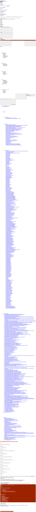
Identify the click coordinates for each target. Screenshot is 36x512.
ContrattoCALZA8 (8, 296)
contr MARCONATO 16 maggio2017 (10, 207)
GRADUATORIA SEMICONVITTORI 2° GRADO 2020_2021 (13, 133)
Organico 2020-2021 (8, 132)
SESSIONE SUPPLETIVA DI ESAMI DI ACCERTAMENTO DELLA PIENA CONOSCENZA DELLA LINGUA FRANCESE (19, 432)
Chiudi (1, 23)
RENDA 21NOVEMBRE (9, 188)
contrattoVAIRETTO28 (8, 259)
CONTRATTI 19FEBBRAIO (9, 172)
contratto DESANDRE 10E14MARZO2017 (11, 221)
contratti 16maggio (8, 154)
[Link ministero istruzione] (3, 1)
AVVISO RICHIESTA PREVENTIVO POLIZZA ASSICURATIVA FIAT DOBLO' (14, 378)
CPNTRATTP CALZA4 (8, 303)
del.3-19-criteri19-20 (6, 425)
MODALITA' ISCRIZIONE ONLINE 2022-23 (9, 434)
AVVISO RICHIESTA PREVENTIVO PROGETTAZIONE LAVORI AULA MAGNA (14, 375)
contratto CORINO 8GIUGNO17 (9, 200)
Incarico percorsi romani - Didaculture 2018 (9, 349)
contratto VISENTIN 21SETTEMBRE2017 (11, 198)
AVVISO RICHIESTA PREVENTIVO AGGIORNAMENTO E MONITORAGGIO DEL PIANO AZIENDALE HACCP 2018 (19, 355)
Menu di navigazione (13, 104)
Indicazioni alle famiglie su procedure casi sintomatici (10, 427)
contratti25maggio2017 (8, 204)
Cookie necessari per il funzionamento (4, 482)
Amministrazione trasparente (5, 500)
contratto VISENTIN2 (8, 301)
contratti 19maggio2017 (8, 205)
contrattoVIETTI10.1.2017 (9, 237)
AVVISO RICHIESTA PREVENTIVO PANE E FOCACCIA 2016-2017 (12, 372)
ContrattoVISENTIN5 (8, 295)
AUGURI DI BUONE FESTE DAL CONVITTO (10, 430)
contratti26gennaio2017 (8, 232)
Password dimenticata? (2, 7)
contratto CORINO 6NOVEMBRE (10, 192)
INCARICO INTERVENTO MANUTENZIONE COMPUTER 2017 (12, 360)
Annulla (1, 39)
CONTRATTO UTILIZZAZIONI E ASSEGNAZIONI (10, 419)
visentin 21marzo (8, 164)
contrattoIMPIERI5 (8, 258)
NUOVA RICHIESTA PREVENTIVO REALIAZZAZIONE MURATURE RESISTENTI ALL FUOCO (16, 397)
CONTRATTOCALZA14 (9, 283)
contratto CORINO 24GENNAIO (10, 175)
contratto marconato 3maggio (9, 158)
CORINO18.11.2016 (8, 253)
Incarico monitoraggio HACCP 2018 (8, 353)
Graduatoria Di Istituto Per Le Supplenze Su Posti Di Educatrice (13, 144)
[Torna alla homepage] (18, 40)
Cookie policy (3, 495)
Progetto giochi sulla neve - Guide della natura (9, 348)
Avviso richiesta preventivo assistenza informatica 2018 (10, 358)
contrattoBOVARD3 (8, 281)
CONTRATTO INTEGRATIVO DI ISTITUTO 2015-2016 (12, 249)
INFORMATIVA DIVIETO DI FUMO (8, 386)
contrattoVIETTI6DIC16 (8, 246)
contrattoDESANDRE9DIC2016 (9, 244)
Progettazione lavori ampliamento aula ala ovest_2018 (10, 338)
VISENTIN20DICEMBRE (9, 177)
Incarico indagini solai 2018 (7, 354)
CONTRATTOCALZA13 (9, 287)
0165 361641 (4, 489)
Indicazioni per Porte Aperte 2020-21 (8, 429)
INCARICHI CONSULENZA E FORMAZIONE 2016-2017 (11, 420)
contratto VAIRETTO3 (8, 286)
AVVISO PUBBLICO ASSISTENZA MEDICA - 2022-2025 (11, 315)
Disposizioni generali (5, 106)
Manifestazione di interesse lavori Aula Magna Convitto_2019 (11, 337)
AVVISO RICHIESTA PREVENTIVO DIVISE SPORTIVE (11, 377)
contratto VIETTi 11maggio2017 (9, 208)
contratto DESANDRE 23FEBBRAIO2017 (11, 223)
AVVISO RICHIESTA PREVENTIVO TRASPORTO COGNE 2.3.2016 (12, 379)
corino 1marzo (7, 168)
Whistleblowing (3, 499)
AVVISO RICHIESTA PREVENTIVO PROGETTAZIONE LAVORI (12, 391)
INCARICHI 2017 (6, 421)
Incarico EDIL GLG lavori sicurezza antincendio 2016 (10, 365)
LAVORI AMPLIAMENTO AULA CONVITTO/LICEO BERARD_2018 (12, 343)
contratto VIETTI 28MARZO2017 (10, 218)
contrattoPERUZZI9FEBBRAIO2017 (10, 229)
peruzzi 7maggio (8, 157)
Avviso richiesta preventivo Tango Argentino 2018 (10, 356)
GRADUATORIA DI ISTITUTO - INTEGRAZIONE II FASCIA (13, 118)
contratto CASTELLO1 (8, 305)
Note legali (3, 496)
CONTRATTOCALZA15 (9, 282)
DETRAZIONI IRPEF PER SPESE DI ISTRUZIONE (10, 423)
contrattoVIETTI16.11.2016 (9, 255)
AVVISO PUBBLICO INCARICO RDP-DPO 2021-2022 (11, 328)
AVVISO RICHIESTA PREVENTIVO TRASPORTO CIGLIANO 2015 (12, 387)
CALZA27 (7, 278)
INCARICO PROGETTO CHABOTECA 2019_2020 (10, 336)
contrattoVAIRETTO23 (8, 266)
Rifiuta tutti (6, 477)
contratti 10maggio (8, 155)
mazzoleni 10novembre (8, 190)
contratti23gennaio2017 (8, 234)
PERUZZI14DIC (8, 179)
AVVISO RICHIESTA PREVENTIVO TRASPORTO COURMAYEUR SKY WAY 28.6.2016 (15, 373)
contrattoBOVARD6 (8, 271)
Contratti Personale (6, 150)
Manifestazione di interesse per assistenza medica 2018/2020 (11, 342)
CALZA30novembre (8, 182)
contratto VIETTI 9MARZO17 (9, 222)
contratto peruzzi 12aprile (9, 160)
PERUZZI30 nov (8, 181)
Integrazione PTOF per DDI (7, 428)
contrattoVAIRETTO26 (8, 262)
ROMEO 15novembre (8, 189)
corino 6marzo (7, 166)
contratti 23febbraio (8, 170)
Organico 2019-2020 (8, 135)
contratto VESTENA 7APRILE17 (10, 214)
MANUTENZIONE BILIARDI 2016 (8, 369)
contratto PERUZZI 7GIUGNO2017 (10, 201)
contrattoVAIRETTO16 (8, 276)
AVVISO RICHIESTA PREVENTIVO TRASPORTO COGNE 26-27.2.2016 (13, 380)
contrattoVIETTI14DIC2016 (9, 242)
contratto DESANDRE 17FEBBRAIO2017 (11, 227)
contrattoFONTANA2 (8, 263)
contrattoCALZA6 (8, 298)
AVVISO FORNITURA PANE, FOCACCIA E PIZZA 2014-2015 (12, 406)
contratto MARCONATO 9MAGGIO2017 (11, 209)
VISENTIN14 (7, 279)
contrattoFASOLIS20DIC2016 (9, 238)
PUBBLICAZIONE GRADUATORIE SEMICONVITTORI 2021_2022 (14, 128)
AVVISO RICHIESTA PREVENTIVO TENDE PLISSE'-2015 (11, 388)
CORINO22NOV (8, 187)
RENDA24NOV (8, 185)
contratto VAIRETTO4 (8, 285)
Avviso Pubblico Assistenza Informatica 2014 (9, 411)
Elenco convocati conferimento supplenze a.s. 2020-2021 (12, 130)
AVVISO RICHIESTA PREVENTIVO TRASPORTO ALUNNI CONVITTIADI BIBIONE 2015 (15, 393)
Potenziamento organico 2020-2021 (10, 131)
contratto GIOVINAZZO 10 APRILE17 (10, 213)
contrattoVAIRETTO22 (8, 267)
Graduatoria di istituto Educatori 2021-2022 (11, 124)
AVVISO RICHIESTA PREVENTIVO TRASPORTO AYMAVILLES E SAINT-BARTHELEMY (15, 390)
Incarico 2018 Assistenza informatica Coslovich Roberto (10, 347)
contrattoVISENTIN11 (8, 280)
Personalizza (2, 477)
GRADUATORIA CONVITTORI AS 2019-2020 (11, 140)
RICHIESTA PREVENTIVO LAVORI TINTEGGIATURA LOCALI (12, 363)
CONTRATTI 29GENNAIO (9, 173)
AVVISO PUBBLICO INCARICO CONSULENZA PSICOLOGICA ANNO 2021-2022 (14, 329)
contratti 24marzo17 (8, 220)
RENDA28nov (7, 183)
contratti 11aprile (8, 161)
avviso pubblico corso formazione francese (9, 424)
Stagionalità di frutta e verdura (7, 422)
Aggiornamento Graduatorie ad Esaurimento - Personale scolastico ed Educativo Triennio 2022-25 (17, 125)
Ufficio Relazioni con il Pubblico (5, 497)
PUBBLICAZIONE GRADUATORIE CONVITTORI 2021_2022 (13, 129)
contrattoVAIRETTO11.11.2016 (9, 257)
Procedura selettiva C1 (6, 362)
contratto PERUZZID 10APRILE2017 (10, 212)
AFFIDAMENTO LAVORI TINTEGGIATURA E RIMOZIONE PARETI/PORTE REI (14, 325)
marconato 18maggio (8, 153)
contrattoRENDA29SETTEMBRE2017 (10, 197)
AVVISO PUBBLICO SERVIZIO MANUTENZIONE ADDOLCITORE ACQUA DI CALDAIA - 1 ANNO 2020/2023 (18, 322)
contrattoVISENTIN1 (8, 302)
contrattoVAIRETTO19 (8, 274)
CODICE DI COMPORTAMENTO (8, 400)
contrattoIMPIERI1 (8, 261)
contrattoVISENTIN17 (8, 270)
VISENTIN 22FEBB (8, 171)
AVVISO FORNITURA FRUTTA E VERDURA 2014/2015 (11, 404)
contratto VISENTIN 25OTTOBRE (10, 195)
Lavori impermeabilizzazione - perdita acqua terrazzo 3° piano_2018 (12, 339)
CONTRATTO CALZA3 (9, 304)
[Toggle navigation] (5, 43)
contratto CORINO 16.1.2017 (9, 235)
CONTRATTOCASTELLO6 (9, 290)
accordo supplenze (8, 138)
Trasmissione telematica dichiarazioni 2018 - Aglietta (10, 346)
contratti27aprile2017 (8, 211)
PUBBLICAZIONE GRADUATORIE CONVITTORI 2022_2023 (13, 126)
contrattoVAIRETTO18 (8, 275)
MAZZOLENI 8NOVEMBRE (9, 191)
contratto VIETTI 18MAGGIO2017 (10, 206)
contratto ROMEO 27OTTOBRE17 (10, 194)
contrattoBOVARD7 (8, 272)
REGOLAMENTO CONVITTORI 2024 (9, 438)
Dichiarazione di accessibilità (5, 498)
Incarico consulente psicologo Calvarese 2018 (9, 352)
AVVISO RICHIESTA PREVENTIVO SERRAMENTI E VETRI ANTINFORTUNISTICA (15, 383)
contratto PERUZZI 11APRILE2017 (10, 215)
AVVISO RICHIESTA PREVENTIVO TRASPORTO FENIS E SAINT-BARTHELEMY (14, 374)
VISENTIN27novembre (8, 184)
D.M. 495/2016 (7, 142)
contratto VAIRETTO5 (8, 284)
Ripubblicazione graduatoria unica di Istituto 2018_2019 (12, 136)
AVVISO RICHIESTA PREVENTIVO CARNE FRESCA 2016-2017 (12, 371)
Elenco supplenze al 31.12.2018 (9, 152)
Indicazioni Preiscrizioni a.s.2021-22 (8, 431)
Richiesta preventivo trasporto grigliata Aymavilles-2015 (10, 389)
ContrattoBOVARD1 (8, 294)
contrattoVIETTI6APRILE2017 (9, 216)
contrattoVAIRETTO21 (8, 269)
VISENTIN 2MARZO (8, 167)
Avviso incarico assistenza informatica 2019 (9, 341)
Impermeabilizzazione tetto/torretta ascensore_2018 (10, 340)
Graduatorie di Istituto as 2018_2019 (10, 137)
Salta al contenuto (2, 0)
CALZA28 (7, 277)
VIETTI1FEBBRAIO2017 (9, 230)
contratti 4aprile (7, 162)
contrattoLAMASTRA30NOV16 (9, 248)
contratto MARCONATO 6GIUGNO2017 (10, 202)
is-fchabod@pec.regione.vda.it (9, 491)
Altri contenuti (28, 95)
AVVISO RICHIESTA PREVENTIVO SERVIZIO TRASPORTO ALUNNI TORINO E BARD (15, 367)
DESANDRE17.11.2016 (8, 252)
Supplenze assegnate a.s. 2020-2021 (10, 151)
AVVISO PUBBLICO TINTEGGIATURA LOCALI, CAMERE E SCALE (13, 332)
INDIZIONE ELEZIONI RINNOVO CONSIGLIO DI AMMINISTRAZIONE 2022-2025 (14, 435)
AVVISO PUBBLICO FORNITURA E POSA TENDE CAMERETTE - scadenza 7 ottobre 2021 (15, 327)
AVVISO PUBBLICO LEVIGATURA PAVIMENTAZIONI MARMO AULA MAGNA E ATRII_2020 (16, 333)
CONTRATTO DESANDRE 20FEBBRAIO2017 (11, 226)
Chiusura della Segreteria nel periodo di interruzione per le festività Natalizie (12, 426)
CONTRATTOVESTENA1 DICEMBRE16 (11, 247)
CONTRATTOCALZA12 (9, 289)
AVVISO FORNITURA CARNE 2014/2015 (9, 405)
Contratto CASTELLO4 (8, 297)
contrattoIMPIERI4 (8, 260)
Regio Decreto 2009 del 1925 (7, 439)
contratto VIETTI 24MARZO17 (9, 219)
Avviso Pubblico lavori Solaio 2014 (8, 408)
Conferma (4, 39)
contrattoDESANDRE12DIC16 (9, 243)
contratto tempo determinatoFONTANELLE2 (11, 307)
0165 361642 (4, 490)
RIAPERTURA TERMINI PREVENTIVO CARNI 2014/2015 (11, 402)
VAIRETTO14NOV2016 (9, 256)
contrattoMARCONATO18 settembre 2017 (11, 199)
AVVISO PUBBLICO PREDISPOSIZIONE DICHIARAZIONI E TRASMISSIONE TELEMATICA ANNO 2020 (17, 334)
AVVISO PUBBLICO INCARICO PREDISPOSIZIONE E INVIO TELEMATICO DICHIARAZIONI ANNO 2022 (17, 324)
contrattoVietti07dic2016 (8, 245)
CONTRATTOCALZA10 (9, 292)
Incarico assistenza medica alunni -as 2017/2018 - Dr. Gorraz (11, 359)
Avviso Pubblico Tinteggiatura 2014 (8, 409)
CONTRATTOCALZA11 (9, 291)
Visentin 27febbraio (8, 169)
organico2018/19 (8, 139)
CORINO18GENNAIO (8, 176)
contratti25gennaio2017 (8, 233)
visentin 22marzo (8, 163)
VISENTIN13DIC (8, 180)
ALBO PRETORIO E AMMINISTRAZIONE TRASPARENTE (11, 385)
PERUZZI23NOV (8, 186)
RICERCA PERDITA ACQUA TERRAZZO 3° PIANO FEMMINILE (12, 344)
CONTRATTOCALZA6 (9, 300)
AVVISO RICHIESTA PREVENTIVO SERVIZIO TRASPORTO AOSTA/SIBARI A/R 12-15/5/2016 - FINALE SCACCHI (18, 376)
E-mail (7, 16)
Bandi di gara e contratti (6, 313)
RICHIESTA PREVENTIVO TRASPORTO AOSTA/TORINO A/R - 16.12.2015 (13, 381)
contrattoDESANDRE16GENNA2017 (10, 236)
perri (6, 165)
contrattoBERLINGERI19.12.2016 (10, 241)
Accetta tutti (11, 477)
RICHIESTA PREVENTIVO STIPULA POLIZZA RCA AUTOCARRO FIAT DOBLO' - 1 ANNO (15, 395)
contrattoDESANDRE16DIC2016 (10, 239)
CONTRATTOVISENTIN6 (9, 293)
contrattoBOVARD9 (8, 264)
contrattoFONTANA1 (8, 268)
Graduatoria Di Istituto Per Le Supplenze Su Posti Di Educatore (13, 143)
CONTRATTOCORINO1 (9, 273)
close (1, 46)
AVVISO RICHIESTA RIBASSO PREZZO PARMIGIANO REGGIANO (12, 399)
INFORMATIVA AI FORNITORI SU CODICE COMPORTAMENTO (12, 401)
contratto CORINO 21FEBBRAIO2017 (10, 225)
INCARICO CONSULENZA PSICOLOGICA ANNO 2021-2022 (12, 326)
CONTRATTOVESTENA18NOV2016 (10, 251)
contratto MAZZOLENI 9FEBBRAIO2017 (11, 228)
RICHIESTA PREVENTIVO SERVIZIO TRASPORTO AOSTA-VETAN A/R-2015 (14, 382)
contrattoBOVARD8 (8, 265)
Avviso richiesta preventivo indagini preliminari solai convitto (11, 357)
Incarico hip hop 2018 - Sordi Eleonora (8, 351)
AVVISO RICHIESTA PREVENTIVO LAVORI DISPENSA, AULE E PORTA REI (14, 384)
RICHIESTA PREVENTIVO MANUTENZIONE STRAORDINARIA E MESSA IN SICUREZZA (15, 364)
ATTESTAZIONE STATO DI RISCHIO (9, 394)
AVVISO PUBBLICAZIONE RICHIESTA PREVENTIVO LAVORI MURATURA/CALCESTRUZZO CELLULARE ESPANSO (19, 398)
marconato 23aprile (8, 159)
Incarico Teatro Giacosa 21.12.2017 (8, 361)
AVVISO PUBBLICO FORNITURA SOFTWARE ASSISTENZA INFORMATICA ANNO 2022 (15, 323)
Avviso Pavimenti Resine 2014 (7, 407)
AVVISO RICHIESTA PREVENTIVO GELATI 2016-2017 (11, 370)
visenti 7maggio (7, 156)
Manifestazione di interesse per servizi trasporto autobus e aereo (11, 335)
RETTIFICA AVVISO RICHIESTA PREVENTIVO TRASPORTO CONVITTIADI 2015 (14, 392)
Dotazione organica (6, 117)
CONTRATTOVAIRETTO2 (9, 288)
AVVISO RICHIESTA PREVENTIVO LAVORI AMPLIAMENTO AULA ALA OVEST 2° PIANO (15, 345)
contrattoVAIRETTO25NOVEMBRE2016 (11, 250)
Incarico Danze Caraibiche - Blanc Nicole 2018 (9, 350)
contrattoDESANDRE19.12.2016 (9, 240)
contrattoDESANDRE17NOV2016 (10, 254)
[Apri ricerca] (30, 43)
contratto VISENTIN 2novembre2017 (10, 193)
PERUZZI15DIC (8, 178)
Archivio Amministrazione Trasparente (31, 94)
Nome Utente (8, 5)
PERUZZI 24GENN (8, 174)
